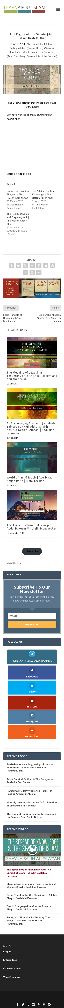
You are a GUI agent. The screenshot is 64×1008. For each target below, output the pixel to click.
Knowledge (15, 52)
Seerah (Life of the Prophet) (42, 56)
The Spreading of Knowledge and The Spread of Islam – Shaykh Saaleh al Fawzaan (29, 872)
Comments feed (12, 968)
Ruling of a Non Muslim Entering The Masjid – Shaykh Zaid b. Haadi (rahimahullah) (28, 920)
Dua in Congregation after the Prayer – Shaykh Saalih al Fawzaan (29, 908)
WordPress (32, 999)
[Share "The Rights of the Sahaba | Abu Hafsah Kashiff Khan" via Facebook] (11, 265)
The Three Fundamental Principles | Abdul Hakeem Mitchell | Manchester (31, 527)
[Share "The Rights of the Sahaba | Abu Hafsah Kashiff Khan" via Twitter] (18, 265)
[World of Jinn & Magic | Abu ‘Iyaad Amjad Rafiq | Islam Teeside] (32, 457)
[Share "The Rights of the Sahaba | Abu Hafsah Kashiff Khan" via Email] (32, 272)
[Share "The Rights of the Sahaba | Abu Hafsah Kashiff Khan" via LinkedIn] (45, 265)
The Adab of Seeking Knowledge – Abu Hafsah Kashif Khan (43, 194)
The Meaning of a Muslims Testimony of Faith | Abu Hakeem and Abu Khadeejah (32, 376)
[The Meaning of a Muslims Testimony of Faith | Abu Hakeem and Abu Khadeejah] (32, 352)
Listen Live (32, 551)
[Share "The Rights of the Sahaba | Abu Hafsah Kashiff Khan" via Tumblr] (32, 265)
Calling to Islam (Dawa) (22, 48)
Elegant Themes (31, 996)
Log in (7, 951)
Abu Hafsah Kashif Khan (40, 44)
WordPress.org (11, 977)
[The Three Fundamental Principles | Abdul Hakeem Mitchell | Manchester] (32, 505)
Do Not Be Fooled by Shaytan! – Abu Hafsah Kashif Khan (18, 194)
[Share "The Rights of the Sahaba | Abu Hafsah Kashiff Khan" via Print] (38, 272)
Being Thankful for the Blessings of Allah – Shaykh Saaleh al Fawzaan (32, 896)
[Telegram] (32, 656)
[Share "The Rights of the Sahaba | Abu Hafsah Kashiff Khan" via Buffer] (52, 265)
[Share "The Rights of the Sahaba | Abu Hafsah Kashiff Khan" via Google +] (25, 265)
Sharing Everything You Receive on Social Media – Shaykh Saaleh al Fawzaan (31, 885)
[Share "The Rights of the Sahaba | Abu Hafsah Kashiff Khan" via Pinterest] (38, 265)
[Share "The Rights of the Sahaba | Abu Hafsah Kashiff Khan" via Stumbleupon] (25, 272)
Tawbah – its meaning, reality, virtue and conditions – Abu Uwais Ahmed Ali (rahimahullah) (30, 767)
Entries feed (10, 960)
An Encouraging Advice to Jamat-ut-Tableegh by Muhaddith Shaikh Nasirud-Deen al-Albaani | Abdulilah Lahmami (31, 428)
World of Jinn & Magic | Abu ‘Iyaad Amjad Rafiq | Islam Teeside (30, 479)
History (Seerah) (45, 48)
